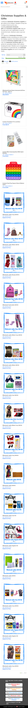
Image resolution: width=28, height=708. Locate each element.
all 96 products (14, 61)
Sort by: (3, 54)
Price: (3, 58)
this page (6, 61)
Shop (14, 685)
